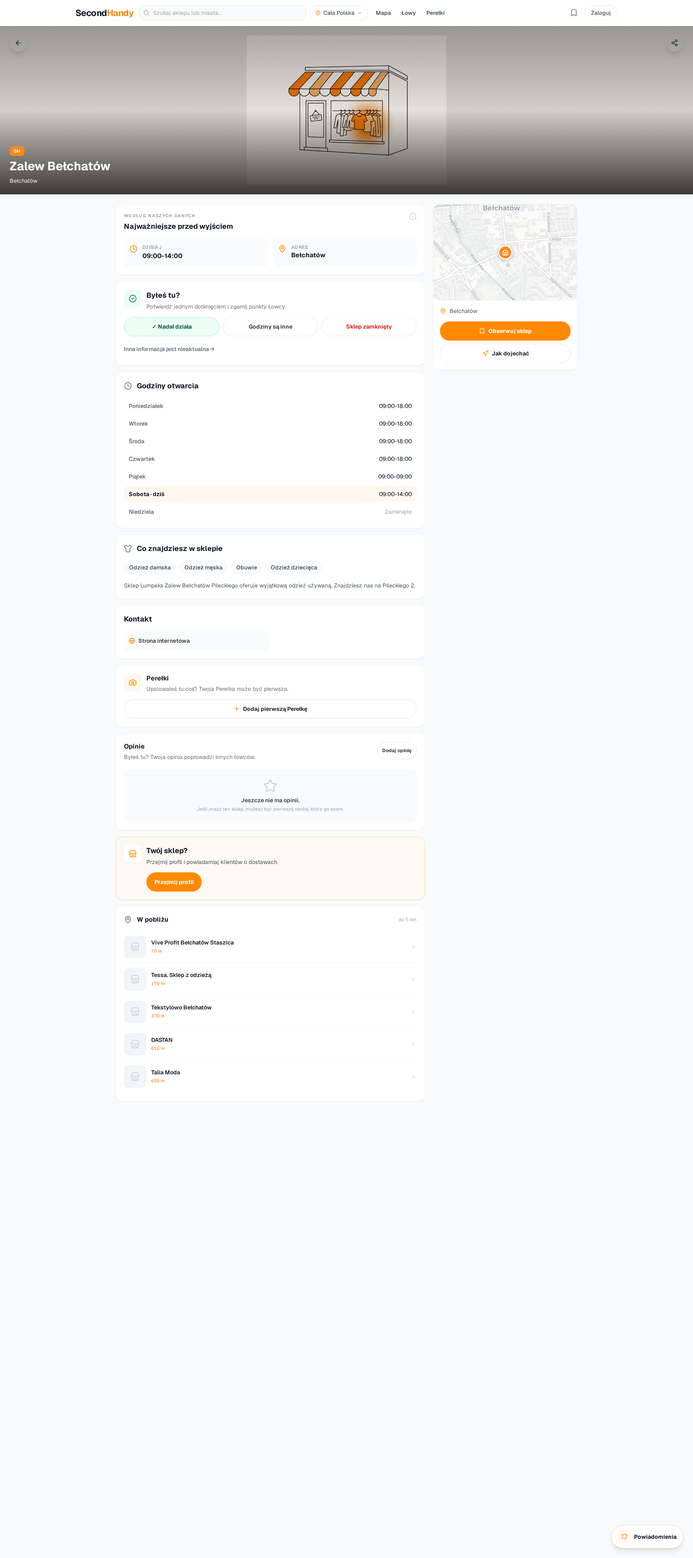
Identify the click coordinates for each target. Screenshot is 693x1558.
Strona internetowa (164, 640)
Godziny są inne (270, 326)
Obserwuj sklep (510, 331)
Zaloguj (601, 12)
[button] (505, 252)
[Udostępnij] (674, 43)
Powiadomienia (655, 1536)
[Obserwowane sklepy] (574, 13)
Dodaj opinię (396, 750)
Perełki (435, 12)
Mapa (383, 12)
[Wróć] (18, 43)
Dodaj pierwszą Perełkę (275, 708)
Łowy (408, 12)
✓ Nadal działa (172, 326)
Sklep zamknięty (369, 326)
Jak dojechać (510, 353)
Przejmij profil (174, 882)
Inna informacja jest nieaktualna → (169, 349)
